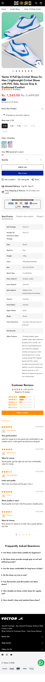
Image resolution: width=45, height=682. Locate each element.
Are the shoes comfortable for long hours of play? (23, 568)
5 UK (4, 126)
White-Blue (4, 144)
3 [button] (23, 534)
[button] (40, 3)
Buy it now (22, 173)
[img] (7, 427)
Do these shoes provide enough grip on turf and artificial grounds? (21, 560)
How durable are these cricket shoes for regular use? (21, 592)
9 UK (33, 126)
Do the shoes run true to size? (15, 575)
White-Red (10, 144)
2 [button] (19, 534)
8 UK (26, 126)
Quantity (5, 160)
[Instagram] (7, 655)
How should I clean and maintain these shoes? (21, 600)
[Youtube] (11, 655)
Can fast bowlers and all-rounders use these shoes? (19, 583)
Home (4, 9)
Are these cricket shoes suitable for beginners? (22, 552)
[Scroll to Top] (41, 670)
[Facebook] (2, 655)
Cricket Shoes (15, 9)
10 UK (5, 131)
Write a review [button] (22, 412)
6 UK (12, 126)
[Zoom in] (38, 63)
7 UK (19, 126)
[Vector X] (22, 3)
